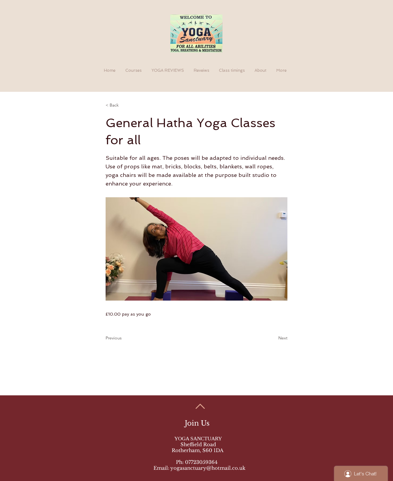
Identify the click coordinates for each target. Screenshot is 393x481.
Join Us (198, 423)
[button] (123, 105)
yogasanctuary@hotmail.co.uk (207, 468)
